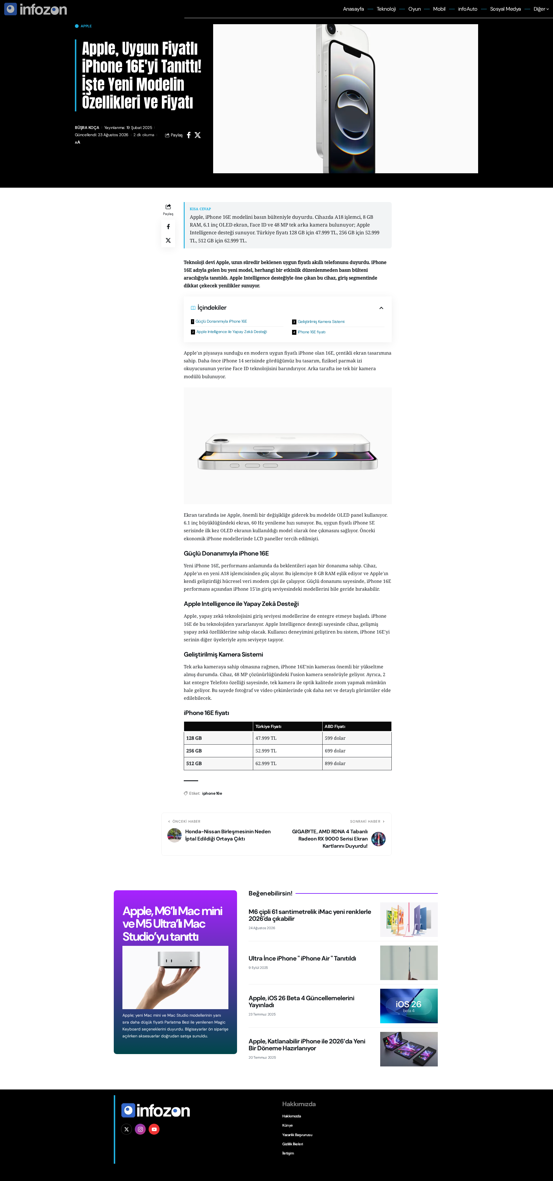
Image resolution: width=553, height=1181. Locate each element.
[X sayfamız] (126, 1129)
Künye (287, 1125)
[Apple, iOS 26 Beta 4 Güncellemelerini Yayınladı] (409, 1006)
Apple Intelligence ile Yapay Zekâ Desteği (231, 331)
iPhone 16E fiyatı (311, 331)
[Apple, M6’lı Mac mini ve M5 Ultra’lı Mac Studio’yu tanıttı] (175, 977)
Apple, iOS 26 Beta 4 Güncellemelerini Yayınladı (301, 1001)
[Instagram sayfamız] (140, 1129)
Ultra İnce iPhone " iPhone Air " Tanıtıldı (302, 958)
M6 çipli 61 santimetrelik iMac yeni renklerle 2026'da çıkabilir (310, 915)
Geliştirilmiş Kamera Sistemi (321, 321)
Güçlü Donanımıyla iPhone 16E (221, 321)
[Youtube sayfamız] (154, 1129)
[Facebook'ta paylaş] (189, 135)
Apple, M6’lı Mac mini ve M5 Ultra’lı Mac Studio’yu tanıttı (172, 923)
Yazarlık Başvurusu (297, 1134)
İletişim (288, 1153)
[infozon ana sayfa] (34, 8)
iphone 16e (212, 793)
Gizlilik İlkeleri (292, 1144)
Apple (86, 26)
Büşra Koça (87, 127)
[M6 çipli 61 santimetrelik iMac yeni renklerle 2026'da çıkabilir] (409, 919)
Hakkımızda (291, 1116)
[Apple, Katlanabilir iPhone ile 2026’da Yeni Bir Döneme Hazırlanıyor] (409, 1049)
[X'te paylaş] (198, 135)
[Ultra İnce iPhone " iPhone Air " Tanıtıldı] (409, 963)
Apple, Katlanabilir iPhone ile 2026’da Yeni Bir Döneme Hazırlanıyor (307, 1044)
